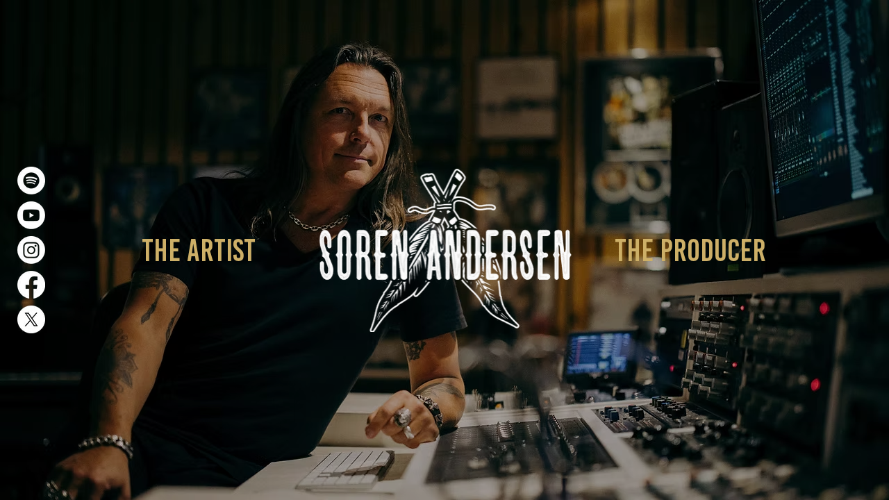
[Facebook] (31, 285)
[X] (31, 319)
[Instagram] (31, 250)
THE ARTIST (199, 250)
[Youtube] (31, 215)
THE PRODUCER (690, 250)
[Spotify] (31, 180)
